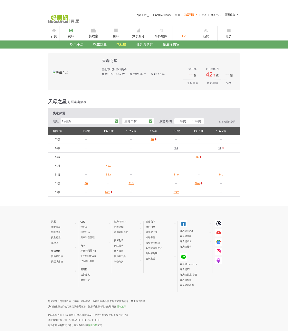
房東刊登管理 (88, 237)
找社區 (122, 44)
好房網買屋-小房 (188, 274)
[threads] (218, 223)
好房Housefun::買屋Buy (64, 19)
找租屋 (84, 227)
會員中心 (216, 15)
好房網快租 (186, 236)
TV (184, 36)
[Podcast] (218, 260)
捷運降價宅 (171, 44)
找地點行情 (57, 256)
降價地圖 (161, 36)
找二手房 (77, 44)
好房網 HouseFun (188, 264)
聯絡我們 (150, 221)
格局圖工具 (120, 256)
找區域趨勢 (57, 261)
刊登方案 (118, 261)
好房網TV (185, 269)
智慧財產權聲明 (154, 248)
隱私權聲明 (152, 253)
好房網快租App (88, 256)
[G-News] (218, 242)
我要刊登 (189, 14)
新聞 (206, 36)
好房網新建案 (187, 285)
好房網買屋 (186, 241)
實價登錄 (138, 36)
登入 (203, 15)
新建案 (93, 36)
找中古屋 (56, 227)
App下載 (142, 15)
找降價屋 (56, 232)
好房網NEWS (187, 230)
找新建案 (85, 274)
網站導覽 (150, 237)
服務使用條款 (153, 242)
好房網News (120, 221)
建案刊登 (85, 280)
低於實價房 (144, 44)
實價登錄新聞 (121, 232)
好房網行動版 (88, 261)
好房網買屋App (88, 250)
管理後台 (230, 14)
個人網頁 (118, 251)
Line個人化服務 (162, 15)
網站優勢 (118, 245)
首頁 (54, 36)
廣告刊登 (150, 227)
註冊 (177, 15)
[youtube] (218, 233)
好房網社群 (186, 246)
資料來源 (150, 258)
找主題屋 (100, 44)
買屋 (71, 36)
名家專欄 (118, 227)
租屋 (116, 36)
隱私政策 (121, 306)
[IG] (218, 251)
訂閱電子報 (152, 232)
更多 (229, 36)
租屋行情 (85, 232)
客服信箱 (92, 325)
